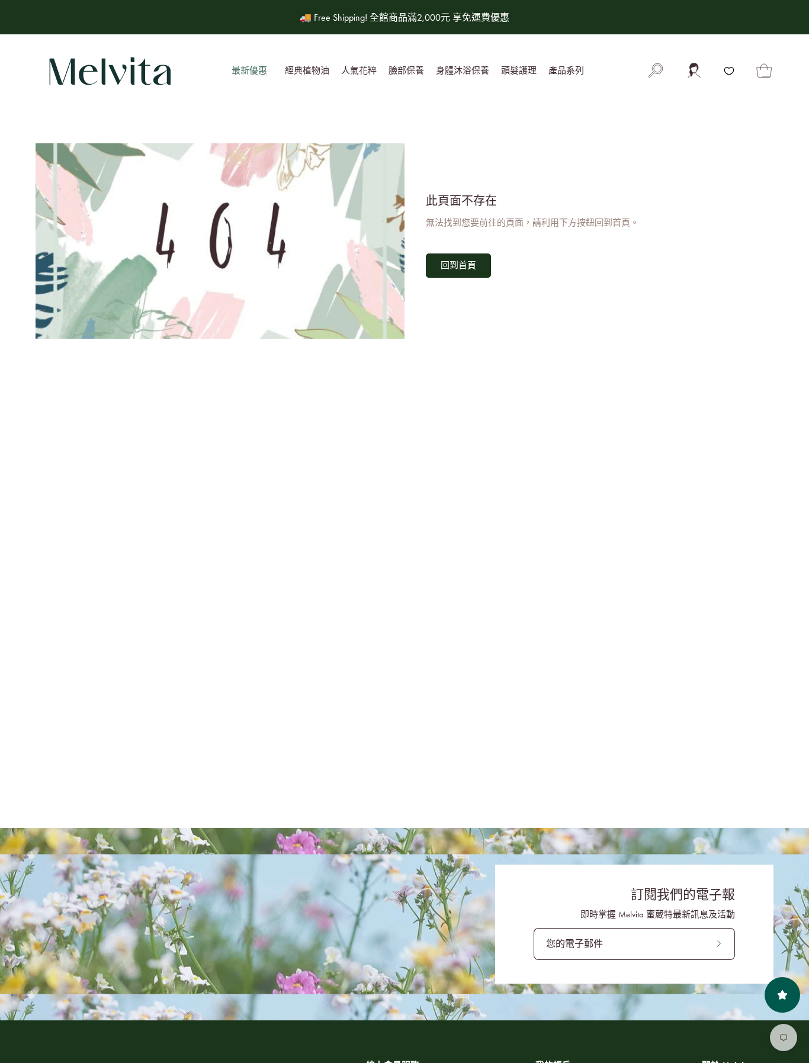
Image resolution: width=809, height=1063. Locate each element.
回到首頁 (458, 265)
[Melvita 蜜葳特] (110, 71)
